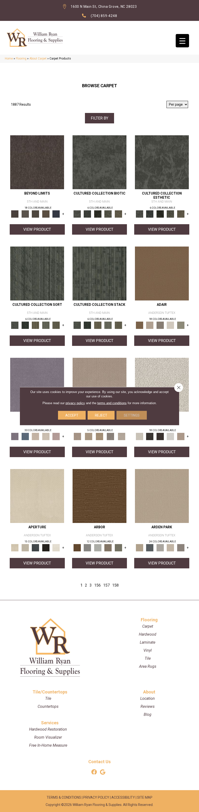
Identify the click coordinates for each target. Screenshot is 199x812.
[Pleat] (45, 325)
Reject (101, 415)
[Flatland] (56, 213)
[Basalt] (35, 436)
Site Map (144, 797)
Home (9, 58)
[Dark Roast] (160, 436)
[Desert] (25, 213)
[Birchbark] (45, 436)
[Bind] (37, 273)
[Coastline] (97, 547)
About (149, 691)
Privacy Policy (96, 797)
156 (97, 585)
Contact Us (99, 761)
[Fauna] (45, 213)
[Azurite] (25, 436)
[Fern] (118, 547)
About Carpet (38, 58)
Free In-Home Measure (48, 745)
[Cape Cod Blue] (35, 547)
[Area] (37, 162)
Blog (147, 714)
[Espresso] (45, 547)
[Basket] (99, 384)
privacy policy (75, 403)
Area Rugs (147, 666)
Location (147, 698)
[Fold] (35, 325)
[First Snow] (56, 547)
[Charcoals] (149, 436)
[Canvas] (162, 384)
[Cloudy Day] (160, 547)
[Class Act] (160, 325)
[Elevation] (35, 213)
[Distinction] (118, 213)
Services (49, 722)
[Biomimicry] (99, 162)
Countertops (48, 706)
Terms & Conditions (64, 797)
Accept (71, 415)
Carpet (147, 626)
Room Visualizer (48, 737)
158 (115, 585)
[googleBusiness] (102, 772)
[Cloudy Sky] (87, 547)
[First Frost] (170, 436)
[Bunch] (25, 325)
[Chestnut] (99, 495)
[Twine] (121, 436)
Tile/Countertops (50, 691)
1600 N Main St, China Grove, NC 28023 (104, 7)
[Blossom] (56, 436)
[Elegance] (170, 325)
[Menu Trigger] (182, 40)
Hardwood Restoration (48, 729)
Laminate (147, 642)
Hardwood (147, 634)
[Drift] (170, 547)
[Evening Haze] (180, 547)
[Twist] (56, 325)
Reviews (148, 706)
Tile (148, 658)
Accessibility (123, 797)
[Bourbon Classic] (162, 273)
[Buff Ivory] (37, 495)
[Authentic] (162, 495)
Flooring (21, 58)
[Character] (87, 213)
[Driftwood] (108, 547)
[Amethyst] (37, 384)
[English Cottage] (180, 325)
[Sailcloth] (99, 436)
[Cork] (88, 436)
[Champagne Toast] (149, 325)
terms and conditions (112, 403)
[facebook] (94, 772)
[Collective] (97, 213)
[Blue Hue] (149, 547)
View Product (37, 229)
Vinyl (147, 650)
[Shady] (110, 436)
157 (106, 585)
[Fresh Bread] (180, 436)
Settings (132, 415)
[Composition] (108, 213)
